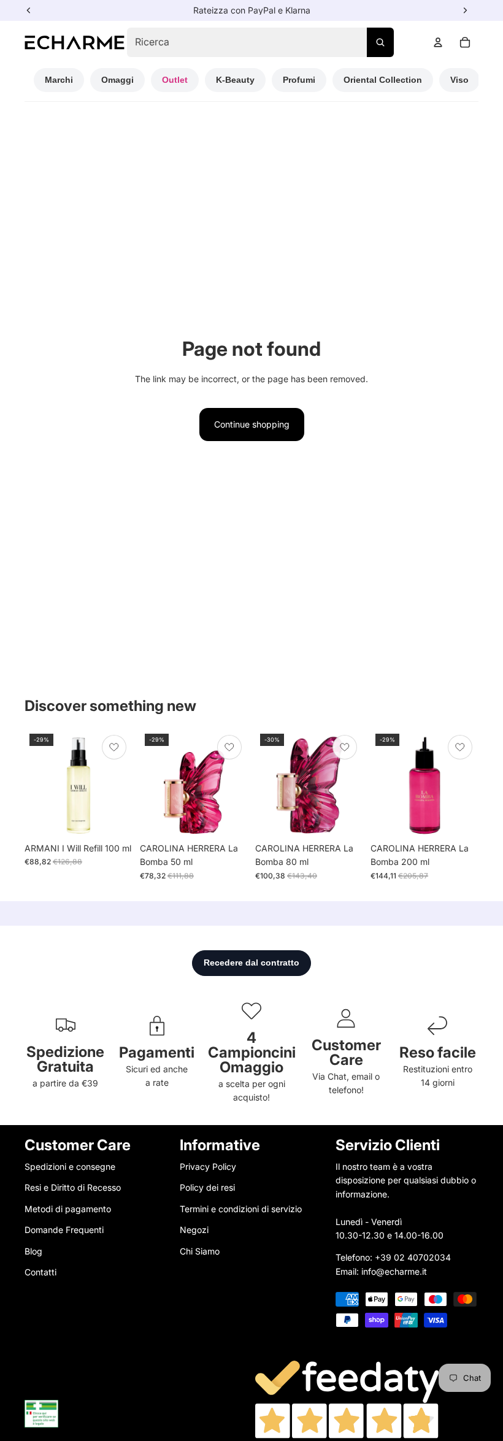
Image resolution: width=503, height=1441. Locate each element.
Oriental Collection (383, 80)
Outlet (175, 80)
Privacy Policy (208, 1166)
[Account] (437, 42)
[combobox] (260, 42)
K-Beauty (235, 80)
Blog (33, 1251)
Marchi (59, 80)
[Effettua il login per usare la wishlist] (114, 747)
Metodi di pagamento (68, 1209)
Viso (459, 80)
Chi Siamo (200, 1251)
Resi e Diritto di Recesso (73, 1187)
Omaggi (117, 80)
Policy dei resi (207, 1187)
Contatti (40, 1272)
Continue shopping (252, 424)
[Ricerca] (380, 42)
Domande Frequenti (64, 1229)
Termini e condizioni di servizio (241, 1209)
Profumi (299, 80)
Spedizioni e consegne (70, 1166)
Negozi (194, 1229)
